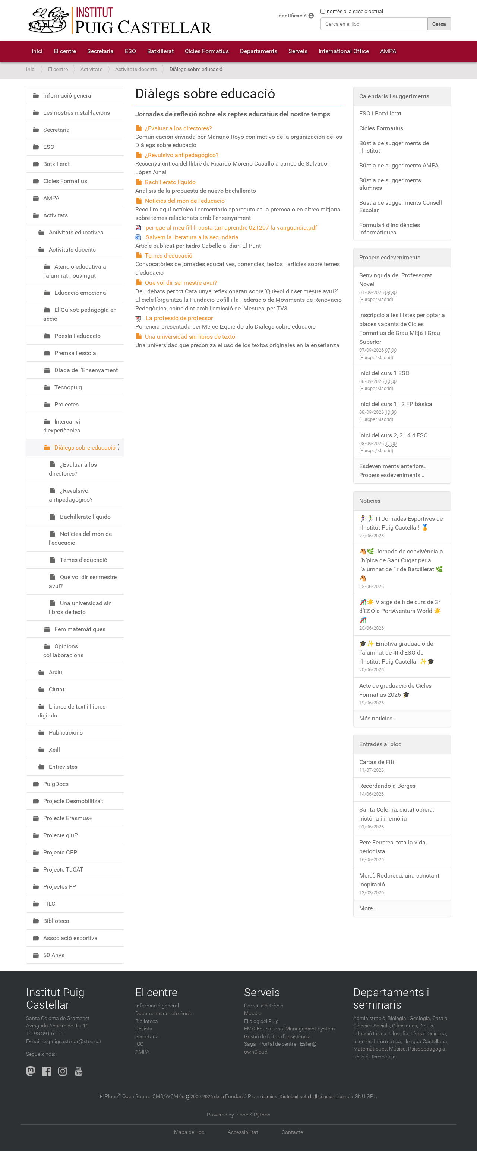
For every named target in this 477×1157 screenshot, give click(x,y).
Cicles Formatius (207, 51)
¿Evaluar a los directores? (178, 128)
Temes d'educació (168, 255)
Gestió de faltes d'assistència (277, 1036)
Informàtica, (388, 1041)
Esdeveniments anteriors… (393, 466)
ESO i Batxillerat (380, 113)
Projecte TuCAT (62, 869)
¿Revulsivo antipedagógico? (182, 155)
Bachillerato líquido (170, 182)
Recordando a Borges (387, 785)
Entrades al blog (380, 744)
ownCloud (256, 1052)
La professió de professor (179, 318)
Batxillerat (160, 51)
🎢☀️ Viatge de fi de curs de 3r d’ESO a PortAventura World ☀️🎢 (400, 610)
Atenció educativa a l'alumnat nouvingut (74, 271)
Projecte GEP (59, 852)
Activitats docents (136, 69)
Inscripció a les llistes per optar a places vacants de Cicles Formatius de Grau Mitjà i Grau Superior (402, 328)
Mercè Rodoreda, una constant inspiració (399, 880)
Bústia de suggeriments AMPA (399, 165)
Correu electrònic (263, 1006)
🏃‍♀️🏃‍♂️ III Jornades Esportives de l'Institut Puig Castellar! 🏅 (401, 523)
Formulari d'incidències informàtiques (389, 228)
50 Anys (53, 955)
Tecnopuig (67, 387)
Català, (440, 1018)
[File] (140, 227)
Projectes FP (59, 886)
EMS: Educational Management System (289, 1029)
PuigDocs (55, 783)
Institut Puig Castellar (55, 998)
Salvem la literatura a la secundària (192, 237)
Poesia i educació (77, 335)
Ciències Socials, (372, 1026)
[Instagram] (62, 1071)
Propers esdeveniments (389, 257)
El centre (65, 51)
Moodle (252, 1013)
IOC (139, 1044)
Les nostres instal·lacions (76, 112)
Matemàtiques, (370, 1049)
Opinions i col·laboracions (63, 651)
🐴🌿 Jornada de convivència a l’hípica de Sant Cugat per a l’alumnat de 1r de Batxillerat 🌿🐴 (401, 565)
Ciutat (55, 689)
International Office (344, 51)
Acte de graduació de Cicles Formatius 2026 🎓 (395, 690)
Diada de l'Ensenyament (85, 370)
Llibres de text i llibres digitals (71, 711)
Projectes (66, 404)
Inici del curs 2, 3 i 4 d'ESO (393, 435)
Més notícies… (378, 718)
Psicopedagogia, (427, 1049)
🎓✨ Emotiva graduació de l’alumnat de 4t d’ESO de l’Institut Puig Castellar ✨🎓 (397, 652)
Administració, (369, 1018)
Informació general (67, 95)
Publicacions (65, 732)
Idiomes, (363, 1041)
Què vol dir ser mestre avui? (181, 282)
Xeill (53, 749)
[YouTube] (78, 1071)
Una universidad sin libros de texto (190, 336)
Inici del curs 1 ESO (384, 373)
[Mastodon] (30, 1071)
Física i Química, (429, 1033)
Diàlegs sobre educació (84, 447)
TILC (48, 903)
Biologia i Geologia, (409, 1018)
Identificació (292, 16)
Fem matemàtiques (79, 629)
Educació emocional (80, 292)
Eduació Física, (370, 1033)
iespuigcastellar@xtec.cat (72, 1041)
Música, (398, 1049)
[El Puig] (119, 20)
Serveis (297, 51)
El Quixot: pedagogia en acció (80, 314)
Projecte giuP (60, 835)
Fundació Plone (243, 1096)
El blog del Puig (261, 1021)
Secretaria (100, 51)
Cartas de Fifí (376, 762)
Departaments (258, 51)
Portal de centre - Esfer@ (288, 1044)
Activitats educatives (75, 232)
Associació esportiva (70, 938)
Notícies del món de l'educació (185, 200)
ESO (130, 51)
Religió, (361, 1057)
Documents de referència (164, 1013)
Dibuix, (427, 1026)
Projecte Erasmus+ (67, 818)
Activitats (91, 69)
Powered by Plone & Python (239, 1115)
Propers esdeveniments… (391, 475)
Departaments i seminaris (391, 998)
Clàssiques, (405, 1026)
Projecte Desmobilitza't (72, 801)
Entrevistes (62, 766)
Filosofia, (399, 1033)
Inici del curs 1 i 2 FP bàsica (395, 403)
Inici (37, 51)
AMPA (388, 51)
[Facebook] (46, 1071)
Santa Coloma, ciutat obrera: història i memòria (396, 814)
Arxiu (54, 672)
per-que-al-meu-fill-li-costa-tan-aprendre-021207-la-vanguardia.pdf (231, 227)
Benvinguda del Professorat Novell (395, 280)
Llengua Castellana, (425, 1041)
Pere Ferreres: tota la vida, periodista (393, 847)
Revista (143, 1029)
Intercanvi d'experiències (61, 426)
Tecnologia (383, 1057)
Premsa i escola (74, 353)
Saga (250, 1044)
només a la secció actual (355, 11)
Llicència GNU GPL (355, 1096)
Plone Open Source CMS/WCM (141, 1096)
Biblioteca (55, 920)
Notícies (369, 500)
